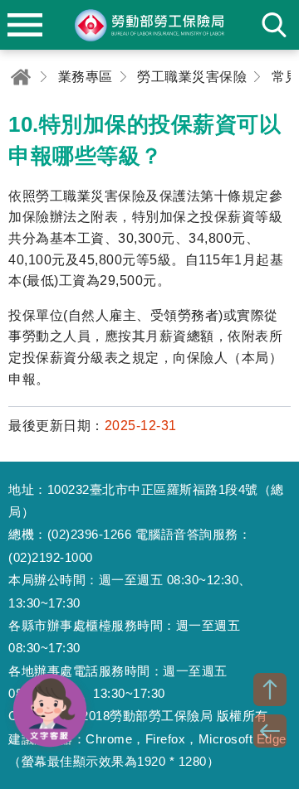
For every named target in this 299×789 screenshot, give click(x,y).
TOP (270, 689)
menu (25, 25)
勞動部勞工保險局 (149, 25)
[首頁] (20, 76)
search (274, 25)
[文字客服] (49, 710)
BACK (270, 731)
